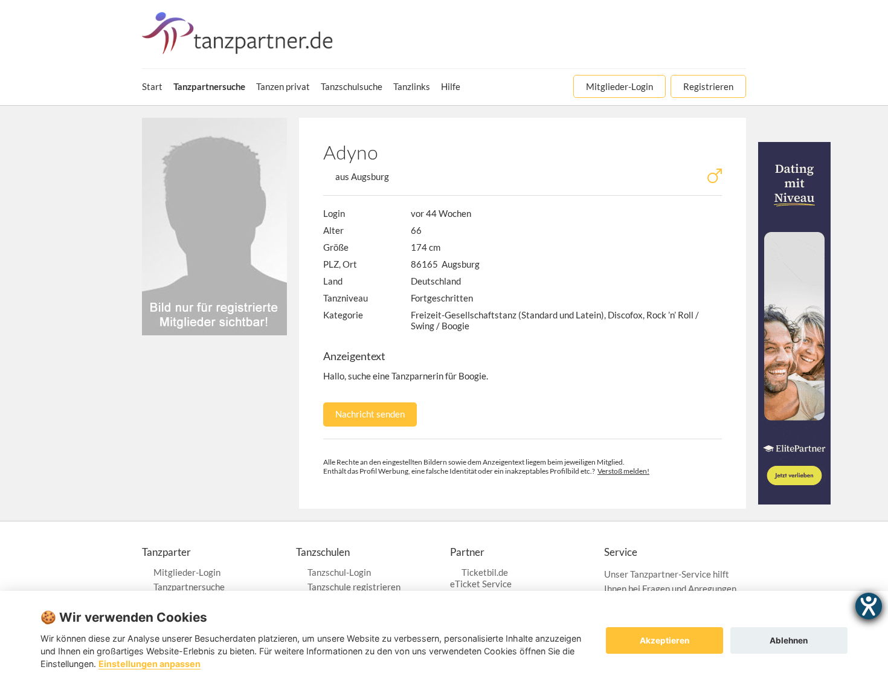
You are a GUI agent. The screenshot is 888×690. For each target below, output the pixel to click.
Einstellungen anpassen (149, 664)
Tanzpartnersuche (189, 586)
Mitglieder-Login (186, 572)
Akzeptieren (664, 640)
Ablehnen (789, 640)
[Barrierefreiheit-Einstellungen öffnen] (868, 606)
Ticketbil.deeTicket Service (481, 578)
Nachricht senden (370, 413)
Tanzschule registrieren (354, 586)
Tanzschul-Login (339, 572)
